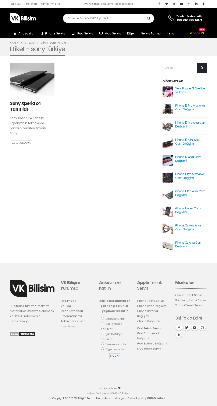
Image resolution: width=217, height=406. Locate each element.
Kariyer (45, 3)
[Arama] (149, 18)
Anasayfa (25, 33)
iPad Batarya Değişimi (152, 343)
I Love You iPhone (107, 388)
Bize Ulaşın (68, 326)
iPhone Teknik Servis (150, 301)
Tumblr (179, 335)
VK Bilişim (80, 398)
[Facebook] (159, 4)
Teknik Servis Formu (74, 321)
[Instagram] (189, 4)
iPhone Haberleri (148, 321)
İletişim (172, 33)
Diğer (131, 33)
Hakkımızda (68, 301)
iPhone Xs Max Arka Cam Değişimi (188, 227)
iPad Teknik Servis (149, 328)
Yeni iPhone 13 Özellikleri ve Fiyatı (190, 90)
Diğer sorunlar (115, 349)
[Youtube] (181, 4)
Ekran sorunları (115, 319)
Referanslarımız (71, 316)
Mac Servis (113, 33)
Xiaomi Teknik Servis (189, 305)
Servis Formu (151, 33)
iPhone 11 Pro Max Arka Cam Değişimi (189, 176)
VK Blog (55, 3)
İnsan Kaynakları (72, 311)
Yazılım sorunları (117, 344)
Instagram (202, 327)
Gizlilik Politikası (120, 393)
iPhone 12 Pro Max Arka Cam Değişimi (190, 107)
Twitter (187, 327)
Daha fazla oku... (21, 142)
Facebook (179, 327)
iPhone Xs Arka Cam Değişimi (188, 244)
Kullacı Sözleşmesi (98, 393)
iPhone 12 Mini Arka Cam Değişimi (187, 142)
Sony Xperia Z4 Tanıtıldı (25, 106)
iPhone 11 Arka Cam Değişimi (187, 210)
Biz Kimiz (16, 3)
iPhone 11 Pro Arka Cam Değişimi (190, 193)
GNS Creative (156, 398)
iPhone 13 (197, 33)
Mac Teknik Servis (149, 348)
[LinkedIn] (196, 4)
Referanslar (31, 3)
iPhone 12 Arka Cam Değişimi (188, 159)
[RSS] (174, 4)
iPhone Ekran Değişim (151, 306)
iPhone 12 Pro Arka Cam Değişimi (190, 125)
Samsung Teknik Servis (190, 300)
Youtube (194, 327)
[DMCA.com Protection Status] (23, 333)
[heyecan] (166, 4)
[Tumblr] (203, 4)
